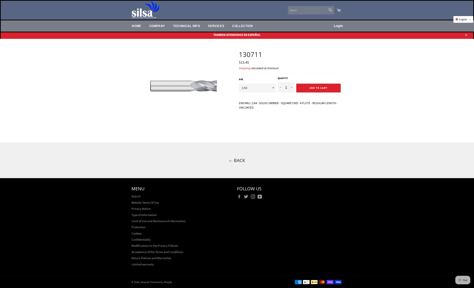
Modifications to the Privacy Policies (154, 246)
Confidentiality (141, 240)
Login (338, 26)
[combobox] (311, 10)
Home (136, 26)
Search (136, 196)
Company (157, 26)
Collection (242, 26)
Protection (138, 227)
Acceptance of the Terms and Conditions (157, 252)
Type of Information (144, 215)
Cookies (136, 233)
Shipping (244, 68)
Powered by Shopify (161, 282)
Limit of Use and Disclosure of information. (158, 221)
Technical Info (186, 26)
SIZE (241, 79)
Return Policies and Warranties (151, 258)
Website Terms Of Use (145, 203)
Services (216, 26)
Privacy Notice (140, 209)
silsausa (144, 282)
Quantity (283, 78)
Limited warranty (142, 264)
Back (239, 160)
